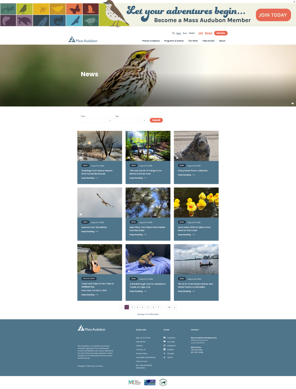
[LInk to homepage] (82, 39)
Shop (185, 33)
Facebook (171, 338)
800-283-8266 (197, 352)
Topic (83, 116)
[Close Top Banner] (294, 2)
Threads (170, 353)
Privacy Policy (141, 353)
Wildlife (192, 33)
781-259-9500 (197, 350)
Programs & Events (174, 40)
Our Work (193, 40)
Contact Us (140, 349)
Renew (208, 33)
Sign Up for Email (143, 338)
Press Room (141, 342)
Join (200, 33)
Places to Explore (151, 40)
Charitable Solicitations (145, 357)
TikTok (170, 357)
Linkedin (170, 349)
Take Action (208, 40)
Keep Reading (87, 178)
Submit (156, 120)
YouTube (171, 342)
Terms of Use (141, 361)
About (222, 40)
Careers (139, 345)
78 (169, 307)
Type (117, 116)
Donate (221, 33)
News (178, 33)
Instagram (171, 345)
